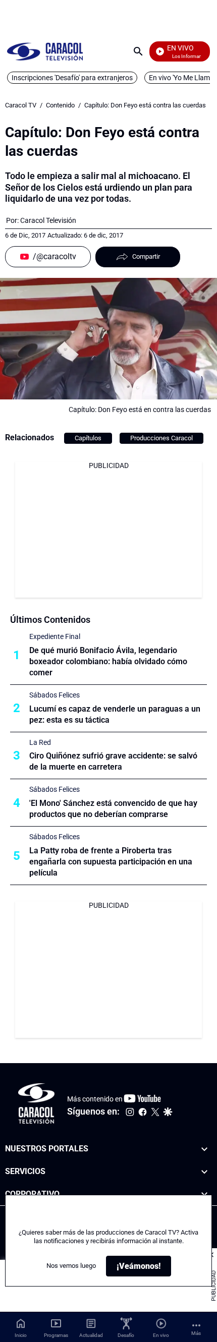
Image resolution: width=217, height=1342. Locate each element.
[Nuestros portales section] (204, 1149)
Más (196, 1333)
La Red (40, 742)
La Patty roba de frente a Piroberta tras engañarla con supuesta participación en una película (110, 862)
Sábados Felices (54, 695)
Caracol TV (20, 105)
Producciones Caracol (161, 438)
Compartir (146, 256)
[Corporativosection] (204, 1194)
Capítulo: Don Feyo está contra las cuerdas (145, 105)
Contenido (60, 105)
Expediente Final (54, 636)
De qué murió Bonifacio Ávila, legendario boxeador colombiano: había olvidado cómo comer (108, 661)
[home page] (45, 51)
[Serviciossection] (204, 1171)
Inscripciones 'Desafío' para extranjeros (72, 78)
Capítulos (88, 438)
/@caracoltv (54, 256)
